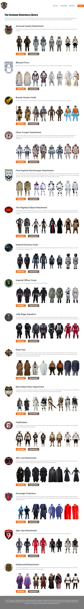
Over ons (55, 5)
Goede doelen (64, 5)
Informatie (71, 5)
